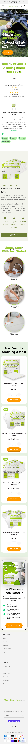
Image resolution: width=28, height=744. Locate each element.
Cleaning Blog (6, 666)
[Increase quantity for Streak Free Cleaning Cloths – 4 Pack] (19, 444)
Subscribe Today (12, 625)
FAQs (4, 652)
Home (4, 638)
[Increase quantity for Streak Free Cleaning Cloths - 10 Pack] (19, 493)
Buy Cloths (5, 645)
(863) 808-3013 (6, 683)
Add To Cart (14, 400)
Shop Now (7, 52)
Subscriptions (6, 641)
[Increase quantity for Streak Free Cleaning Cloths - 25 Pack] (19, 543)
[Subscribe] (22, 715)
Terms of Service (7, 676)
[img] (14, 87)
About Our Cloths (7, 648)
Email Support (6, 680)
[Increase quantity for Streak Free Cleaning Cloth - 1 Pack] (19, 394)
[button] (3, 6)
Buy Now (14, 234)
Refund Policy (6, 670)
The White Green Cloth (15, 732)
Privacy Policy (6, 673)
